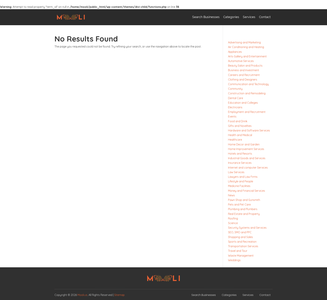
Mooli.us (82, 295)
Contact (265, 17)
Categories (231, 17)
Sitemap (119, 295)
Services (249, 17)
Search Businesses (206, 17)
